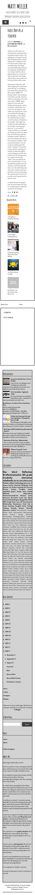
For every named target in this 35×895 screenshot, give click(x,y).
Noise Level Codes (20, 554)
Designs (6, 699)
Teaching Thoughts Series (17, 506)
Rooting (27, 564)
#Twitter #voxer (7, 512)
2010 (6, 651)
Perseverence (27, 502)
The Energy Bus (13, 573)
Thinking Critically (10, 508)
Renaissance (17, 504)
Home (21, 304)
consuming (23, 581)
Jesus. (11, 546)
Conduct (30, 525)
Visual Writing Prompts (18, 575)
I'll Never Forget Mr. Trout (19, 449)
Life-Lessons (27, 487)
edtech (12, 483)
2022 (7, 612)
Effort (30, 500)
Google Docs (13, 539)
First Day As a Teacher (15, 33)
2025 (7, 604)
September (11, 659)
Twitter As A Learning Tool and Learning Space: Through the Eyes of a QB (20, 418)
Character (17, 485)
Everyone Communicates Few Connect (14, 535)
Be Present (19, 520)
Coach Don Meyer (25, 498)
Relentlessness (15, 564)
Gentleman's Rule (23, 537)
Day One (26, 529)
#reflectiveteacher (12, 474)
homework (29, 583)
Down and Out (11, 674)
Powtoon (11, 560)
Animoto (8, 520)
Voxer (26, 575)
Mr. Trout (18, 552)
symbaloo (19, 589)
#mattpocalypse (7, 516)
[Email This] (11, 196)
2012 (6, 643)
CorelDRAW (13, 527)
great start (20, 583)
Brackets (29, 523)
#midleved (29, 516)
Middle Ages (28, 550)
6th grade (27, 474)
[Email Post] (8, 195)
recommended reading (26, 587)
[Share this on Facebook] (12, 192)
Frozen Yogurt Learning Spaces (12, 235)
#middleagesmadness (19, 516)
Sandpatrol (15, 887)
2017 (6, 624)
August (9, 663)
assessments (15, 581)
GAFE (4, 502)
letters (14, 585)
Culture (11, 529)
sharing (15, 589)
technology (19, 483)
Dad (15, 529)
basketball (6, 491)
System (5, 571)
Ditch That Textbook (14, 531)
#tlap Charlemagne (11, 518)
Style (30, 568)
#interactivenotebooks (10, 496)
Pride (15, 560)
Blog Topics (6, 523)
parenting (5, 587)
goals (15, 583)
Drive (30, 531)
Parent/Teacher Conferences (24, 556)
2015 (6, 632)
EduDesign (24, 485)
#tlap (4, 518)
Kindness (5, 548)
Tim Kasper (25, 573)
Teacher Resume (24, 571)
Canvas (5, 525)
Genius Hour (6, 537)
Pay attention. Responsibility (23, 558)
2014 (6, 635)
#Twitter (30, 510)
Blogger (18, 710)
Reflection (27, 471)
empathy (10, 583)
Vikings (10, 575)
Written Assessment (8, 579)
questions (16, 587)
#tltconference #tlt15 (23, 518)
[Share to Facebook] (16, 196)
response (5, 589)
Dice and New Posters (14, 678)
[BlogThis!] (13, 196)
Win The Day (25, 577)
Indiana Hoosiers (20, 541)
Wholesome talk (11, 577)
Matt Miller (17, 6)
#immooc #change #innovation (21, 514)
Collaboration (23, 525)
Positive (6, 483)
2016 (6, 628)
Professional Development (25, 560)
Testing (29, 506)
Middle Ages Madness (9, 552)
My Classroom (25, 552)
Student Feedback (13, 568)
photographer (18, 844)
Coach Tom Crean (13, 525)
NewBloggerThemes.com (17, 889)
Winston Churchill (25, 508)
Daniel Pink (20, 529)
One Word (10, 471)
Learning (20, 487)
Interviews (14, 543)
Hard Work (29, 539)
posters (11, 587)
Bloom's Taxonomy (14, 523)
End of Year (28, 533)
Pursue (11, 562)
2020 (7, 620)
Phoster (5, 489)
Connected (6, 500)
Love (18, 502)
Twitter (5, 692)
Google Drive (11, 502)
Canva (30, 496)
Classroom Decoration (10, 498)
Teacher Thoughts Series (21, 489)
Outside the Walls (8, 556)
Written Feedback (20, 579)
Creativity (8, 477)
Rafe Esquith (25, 562)
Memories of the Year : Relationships (16, 440)
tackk (24, 589)
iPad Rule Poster (7, 585)
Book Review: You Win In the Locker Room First (13, 292)
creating (30, 581)
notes (30, 585)
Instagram (6, 695)
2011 (6, 647)
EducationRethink (19, 533)
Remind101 (22, 564)
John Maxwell (25, 546)
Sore (26, 566)
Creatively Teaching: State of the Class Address (13, 254)
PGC (14, 556)
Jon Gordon (13, 487)
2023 (7, 608)
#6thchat (6, 493)
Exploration (29, 535)
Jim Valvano (17, 546)
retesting (10, 589)
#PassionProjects (21, 510)
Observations (28, 554)
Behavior (23, 496)
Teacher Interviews (13, 571)
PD (21, 502)
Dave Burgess (14, 500)
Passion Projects (8, 558)
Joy (31, 546)
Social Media (21, 566)
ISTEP (10, 541)
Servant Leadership (12, 566)
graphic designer (22, 831)
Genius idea (14, 537)
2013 (6, 639)
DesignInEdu (24, 500)
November (10, 655)
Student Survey (24, 568)
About (5, 743)
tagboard (28, 589)
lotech (23, 585)
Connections (6, 527)
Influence (29, 541)
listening (19, 585)
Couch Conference (22, 527)
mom (27, 585)
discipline (5, 583)
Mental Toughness (20, 550)
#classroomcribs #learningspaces (23, 512)
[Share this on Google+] (17, 192)
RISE (19, 562)
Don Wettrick (25, 531)
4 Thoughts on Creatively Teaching (13, 218)
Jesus (7, 546)
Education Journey (8, 533)
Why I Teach (19, 577)
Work (30, 577)
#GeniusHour (27, 493)
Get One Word (19, 480)
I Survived (10, 667)
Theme (20, 573)
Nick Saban (11, 554)
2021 (6, 616)
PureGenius (6, 562)
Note (8, 670)
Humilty (5, 541)
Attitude (13, 520)
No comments (12, 46)
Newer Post (4, 304)
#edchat (5, 514)
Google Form (21, 539)
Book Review (23, 523)
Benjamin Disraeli (27, 520)
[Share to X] (15, 196)
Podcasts (5, 560)
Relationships (7, 504)
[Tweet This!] (14, 192)
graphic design (16, 491)
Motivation (28, 480)
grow (24, 583)
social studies (27, 491)
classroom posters (9, 510)
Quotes (16, 562)
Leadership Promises (15, 548)
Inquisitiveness (7, 543)
